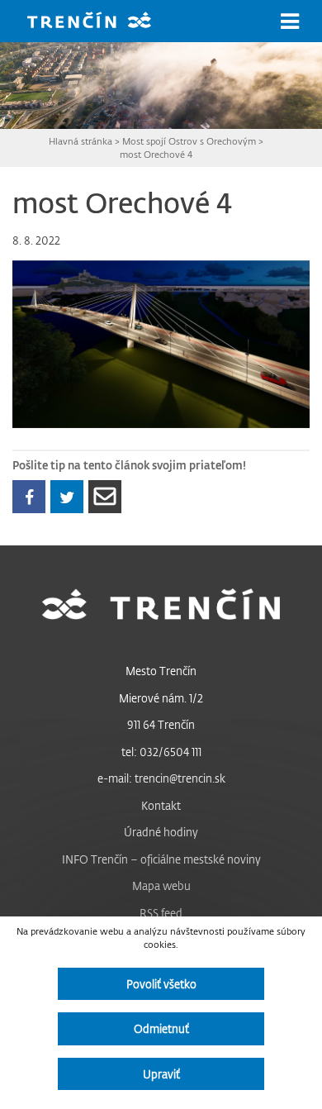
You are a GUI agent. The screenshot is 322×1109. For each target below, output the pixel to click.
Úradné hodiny (161, 832)
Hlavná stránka (80, 141)
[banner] (101, 22)
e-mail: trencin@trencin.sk (161, 778)
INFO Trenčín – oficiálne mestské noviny (161, 859)
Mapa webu (161, 885)
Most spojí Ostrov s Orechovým (189, 141)
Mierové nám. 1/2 (161, 698)
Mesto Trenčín (161, 671)
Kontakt (161, 805)
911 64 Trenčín (161, 724)
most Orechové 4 (156, 154)
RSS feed (161, 913)
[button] (290, 21)
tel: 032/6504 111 (161, 752)
